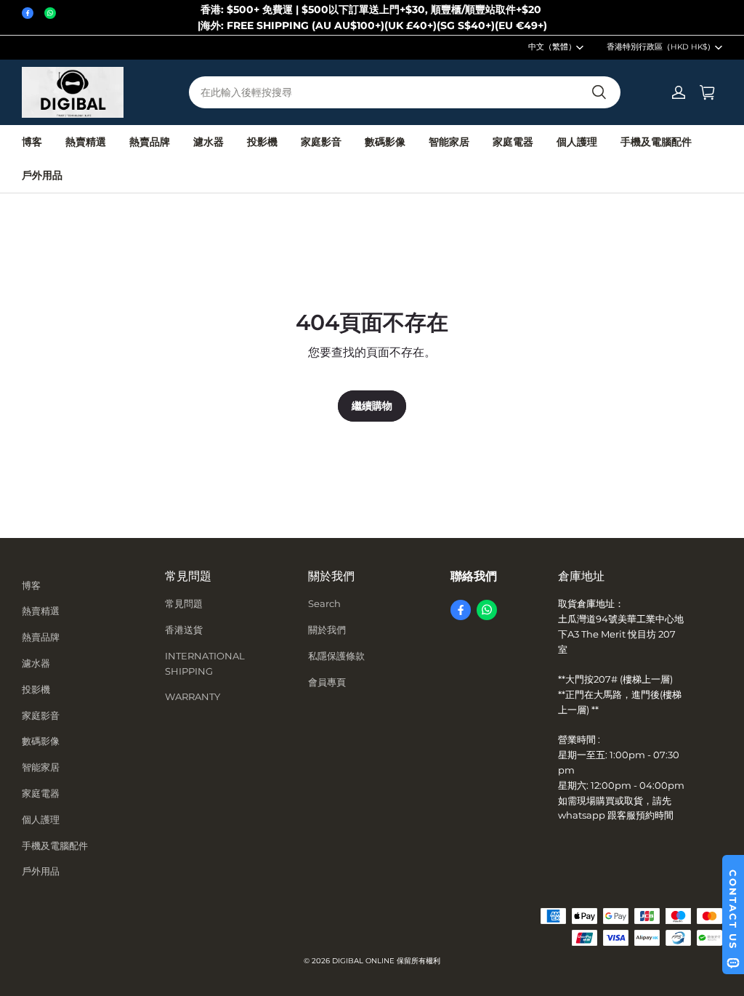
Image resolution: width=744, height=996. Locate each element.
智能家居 (449, 141)
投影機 (262, 141)
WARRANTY (192, 696)
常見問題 (184, 603)
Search (324, 603)
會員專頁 (327, 682)
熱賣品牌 (149, 141)
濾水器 (208, 141)
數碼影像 (385, 141)
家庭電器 (513, 141)
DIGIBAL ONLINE (363, 960)
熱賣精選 (85, 141)
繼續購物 (372, 405)
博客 (32, 141)
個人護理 (577, 141)
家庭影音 (321, 141)
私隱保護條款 (336, 656)
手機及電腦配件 (656, 141)
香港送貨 (184, 629)
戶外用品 (42, 175)
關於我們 (327, 629)
